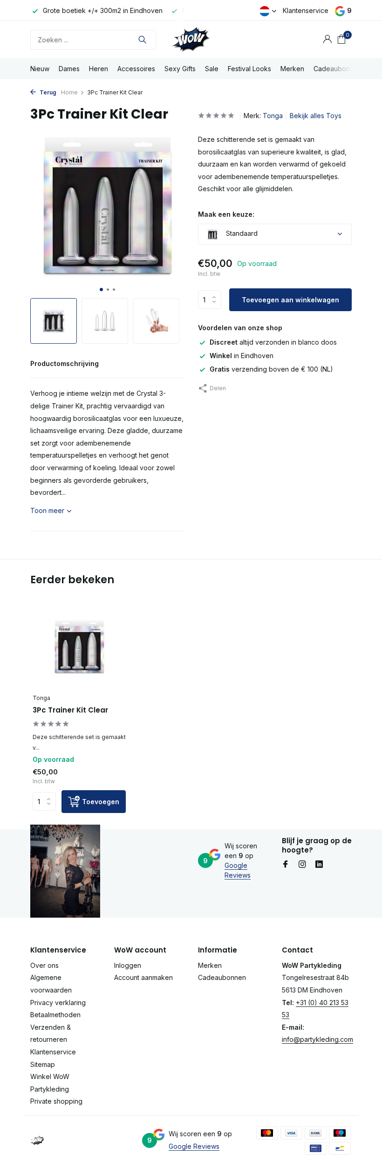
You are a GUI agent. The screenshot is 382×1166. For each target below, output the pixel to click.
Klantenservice (305, 10)
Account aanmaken (143, 977)
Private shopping (56, 1101)
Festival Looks (249, 69)
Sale (211, 69)
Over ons (44, 965)
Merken (292, 69)
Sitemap (42, 1064)
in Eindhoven (241, 356)
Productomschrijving (64, 363)
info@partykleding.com (317, 1039)
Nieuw (39, 69)
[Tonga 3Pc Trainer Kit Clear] (79, 647)
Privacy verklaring (58, 1002)
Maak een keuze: (226, 214)
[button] (101, 289)
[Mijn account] (327, 39)
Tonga (273, 116)
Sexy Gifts (180, 69)
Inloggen (127, 965)
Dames (69, 69)
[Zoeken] (142, 39)
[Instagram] (302, 864)
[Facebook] (285, 864)
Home (69, 92)
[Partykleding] (191, 39)
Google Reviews (194, 1146)
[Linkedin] (319, 864)
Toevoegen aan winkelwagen (290, 300)
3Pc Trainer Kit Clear (70, 710)
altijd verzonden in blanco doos (273, 342)
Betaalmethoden (55, 1015)
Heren (98, 69)
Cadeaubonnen (338, 69)
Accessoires (136, 69)
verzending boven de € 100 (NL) (271, 369)
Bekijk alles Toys (315, 116)
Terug (47, 92)
